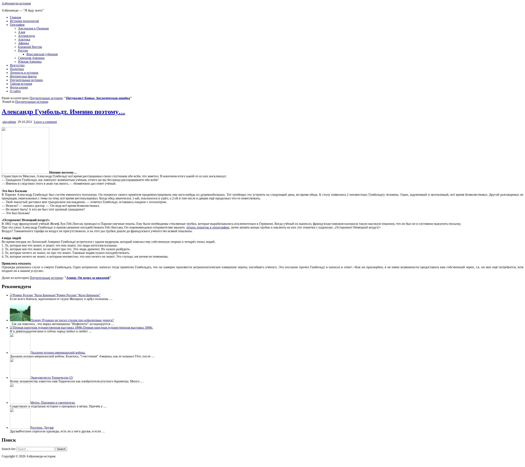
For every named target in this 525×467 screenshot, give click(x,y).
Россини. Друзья (42, 427)
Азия (21, 32)
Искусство (17, 65)
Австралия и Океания (33, 28)
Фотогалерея (19, 87)
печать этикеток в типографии (207, 227)
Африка (23, 43)
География (17, 24)
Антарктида (26, 35)
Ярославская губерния (42, 54)
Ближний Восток (30, 47)
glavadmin (9, 122)
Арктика (24, 39)
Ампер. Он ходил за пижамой (87, 278)
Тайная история (21, 83)
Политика (17, 69)
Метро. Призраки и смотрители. (52, 402)
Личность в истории (24, 72)
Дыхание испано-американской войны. (58, 352)
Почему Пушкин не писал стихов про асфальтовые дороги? (72, 320)
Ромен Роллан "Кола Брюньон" (78, 295)
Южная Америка (30, 61)
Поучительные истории (26, 80)
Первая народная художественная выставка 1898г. (118, 327)
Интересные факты (23, 76)
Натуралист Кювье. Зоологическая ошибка (98, 98)
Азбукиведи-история (16, 3)
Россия (23, 50)
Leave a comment (45, 122)
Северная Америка (31, 58)
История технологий (24, 21)
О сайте (15, 91)
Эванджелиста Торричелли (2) (51, 377)
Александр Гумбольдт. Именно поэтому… (63, 111)
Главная (15, 17)
